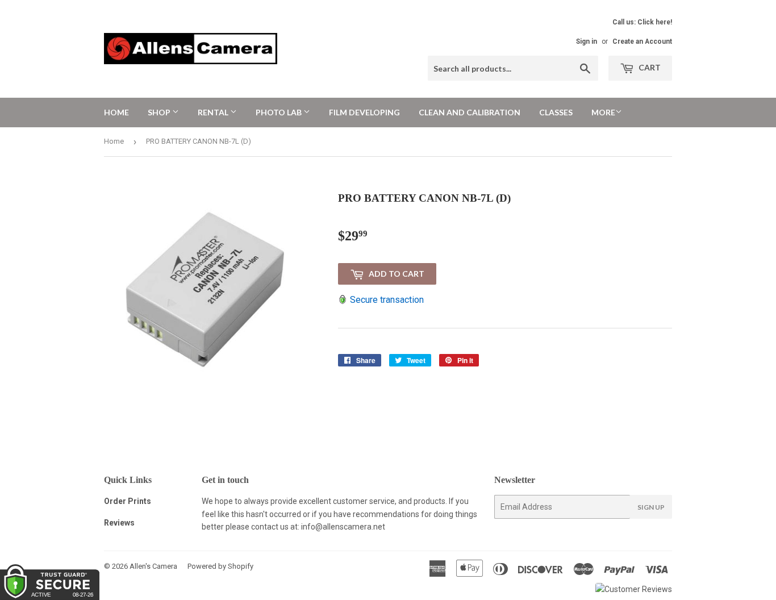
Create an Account (642, 41)
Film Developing (364, 112)
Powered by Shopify (220, 566)
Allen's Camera (153, 566)
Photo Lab (279, 112)
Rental (214, 112)
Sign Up (651, 507)
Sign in (586, 41)
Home (116, 112)
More (603, 112)
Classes (556, 112)
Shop (160, 112)
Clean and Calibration (469, 112)
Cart (649, 67)
